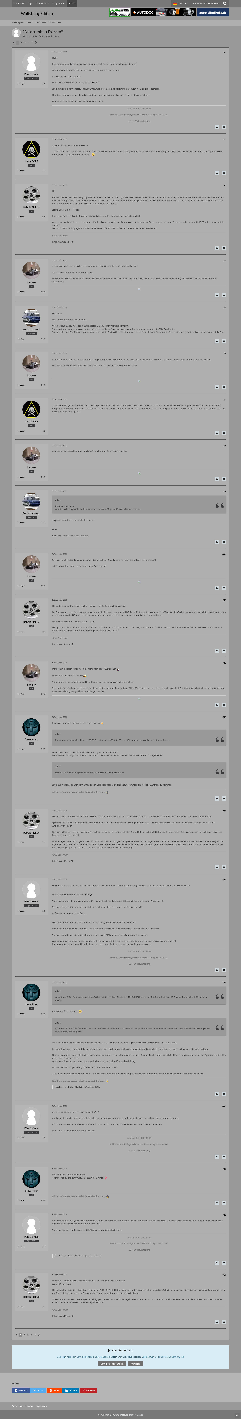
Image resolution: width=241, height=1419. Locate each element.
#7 (225, 399)
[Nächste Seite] (36, 43)
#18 (224, 1168)
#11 (224, 600)
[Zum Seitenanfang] (237, 1415)
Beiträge (20, 83)
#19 (224, 1214)
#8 (225, 445)
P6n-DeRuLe (31, 36)
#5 (225, 307)
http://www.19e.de (61, 241)
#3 (225, 185)
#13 (224, 717)
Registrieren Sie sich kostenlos (125, 1356)
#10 (224, 554)
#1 (225, 52)
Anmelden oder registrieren (205, 3)
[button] (180, 3)
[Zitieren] (224, 127)
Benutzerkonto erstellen (112, 1363)
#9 (225, 491)
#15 (224, 879)
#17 (224, 1106)
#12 (224, 662)
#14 (224, 810)
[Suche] (225, 3)
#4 (225, 260)
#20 (224, 1274)
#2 (225, 139)
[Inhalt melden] (217, 127)
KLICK (75, 76)
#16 (224, 982)
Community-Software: (120, 1414)
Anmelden (135, 1363)
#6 (225, 353)
